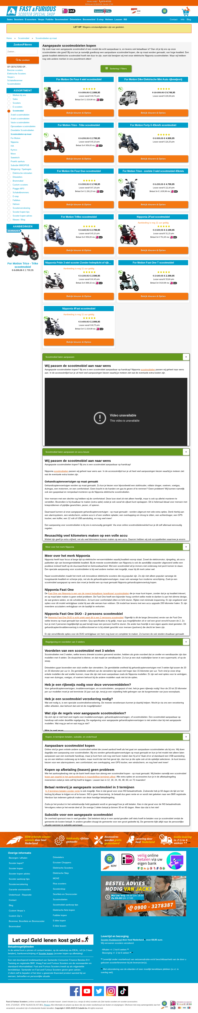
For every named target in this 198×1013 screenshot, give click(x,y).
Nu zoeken (24, 60)
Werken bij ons (19, 95)
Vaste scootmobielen (20, 122)
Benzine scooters (15, 70)
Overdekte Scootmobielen (22, 130)
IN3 (125, 19)
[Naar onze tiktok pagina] (123, 991)
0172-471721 (99, 2)
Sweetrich (15, 157)
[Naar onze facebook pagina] (75, 991)
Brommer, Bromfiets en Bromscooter (27, 921)
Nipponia (14, 142)
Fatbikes (16, 200)
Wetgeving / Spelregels (21, 169)
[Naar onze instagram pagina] (111, 991)
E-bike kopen (59, 920)
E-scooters (30, 19)
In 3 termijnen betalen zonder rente (62, 791)
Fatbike (50, 19)
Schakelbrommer (14, 80)
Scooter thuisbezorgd (111, 940)
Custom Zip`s (15, 916)
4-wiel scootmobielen (20, 118)
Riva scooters (59, 883)
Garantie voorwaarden (20, 889)
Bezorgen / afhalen (18, 858)
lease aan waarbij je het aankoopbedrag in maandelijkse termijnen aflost (80, 776)
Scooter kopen (16, 868)
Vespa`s (11, 77)
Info (182, 19)
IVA (12, 146)
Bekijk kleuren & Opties (78, 113)
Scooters (19, 19)
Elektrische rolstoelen (22, 173)
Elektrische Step (61, 873)
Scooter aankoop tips (19, 879)
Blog (189, 19)
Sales (10, 19)
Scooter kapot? (16, 863)
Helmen (109, 19)
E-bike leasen (59, 926)
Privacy (47, 1005)
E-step (100, 19)
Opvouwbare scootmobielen (23, 126)
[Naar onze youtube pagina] (87, 991)
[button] (116, 68)
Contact (173, 19)
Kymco (14, 150)
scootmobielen (148, 369)
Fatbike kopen (60, 915)
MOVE (56, 878)
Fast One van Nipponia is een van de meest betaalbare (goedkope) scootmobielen (88, 593)
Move (13, 154)
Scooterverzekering (21, 208)
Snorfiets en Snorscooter (65, 894)
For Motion (15, 138)
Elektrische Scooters (16, 73)
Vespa (41, 19)
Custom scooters (20, 185)
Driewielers (75, 19)
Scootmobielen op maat (46, 38)
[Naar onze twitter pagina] (99, 991)
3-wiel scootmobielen (20, 115)
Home (9, 38)
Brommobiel (89, 19)
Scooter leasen (46, 953)
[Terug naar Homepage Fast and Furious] (31, 11)
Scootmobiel (61, 19)
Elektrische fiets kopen (64, 910)
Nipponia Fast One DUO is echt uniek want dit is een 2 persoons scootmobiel (85, 617)
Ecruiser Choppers (62, 862)
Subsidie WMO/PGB (20, 165)
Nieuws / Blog (19, 219)
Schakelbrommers (21, 192)
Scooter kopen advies (22, 216)
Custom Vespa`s (17, 910)
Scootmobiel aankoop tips (65, 904)
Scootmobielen (14, 84)
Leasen (118, 19)
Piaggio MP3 (18, 188)
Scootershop (59, 889)
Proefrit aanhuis (18, 161)
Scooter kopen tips (21, 212)
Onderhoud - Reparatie (20, 895)
